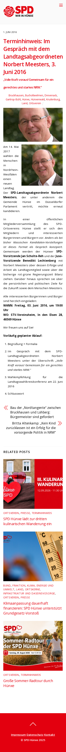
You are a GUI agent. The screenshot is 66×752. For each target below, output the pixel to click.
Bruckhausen (16, 95)
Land (24, 103)
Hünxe (26, 99)
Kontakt (49, 734)
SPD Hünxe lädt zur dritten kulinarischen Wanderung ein (27, 521)
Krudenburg (53, 99)
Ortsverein (35, 103)
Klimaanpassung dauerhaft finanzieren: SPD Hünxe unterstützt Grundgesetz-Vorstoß (32, 608)
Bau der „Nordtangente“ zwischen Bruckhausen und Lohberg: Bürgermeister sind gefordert (35, 412)
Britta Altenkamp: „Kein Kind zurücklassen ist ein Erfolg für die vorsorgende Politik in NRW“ (31, 428)
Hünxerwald (38, 99)
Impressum (18, 734)
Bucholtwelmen (34, 95)
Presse (25, 513)
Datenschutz (35, 734)
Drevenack (51, 95)
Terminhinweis (42, 513)
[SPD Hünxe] (21, 19)
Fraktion (18, 585)
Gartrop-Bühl (13, 99)
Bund (7, 585)
